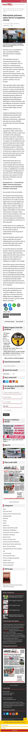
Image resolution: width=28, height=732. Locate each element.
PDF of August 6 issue (14, 610)
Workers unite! (7, 560)
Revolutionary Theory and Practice (12, 544)
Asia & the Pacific (7, 511)
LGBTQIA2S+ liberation (9, 534)
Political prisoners (15, 314)
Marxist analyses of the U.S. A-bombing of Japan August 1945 (16, 615)
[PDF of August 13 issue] (5, 608)
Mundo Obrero (7, 537)
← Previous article (9, 321)
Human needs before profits (10, 527)
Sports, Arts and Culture (9, 546)
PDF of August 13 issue (14, 605)
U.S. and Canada (7, 553)
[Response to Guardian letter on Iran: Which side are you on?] (5, 598)
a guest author (9, 23)
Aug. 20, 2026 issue (14, 502)
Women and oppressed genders (11, 558)
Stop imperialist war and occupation (12, 548)
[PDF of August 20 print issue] (5, 603)
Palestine (6, 314)
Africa (4, 509)
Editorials (5, 518)
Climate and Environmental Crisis (12, 514)
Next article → (20, 321)
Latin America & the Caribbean (11, 532)
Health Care (6, 525)
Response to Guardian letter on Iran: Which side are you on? (16, 596)
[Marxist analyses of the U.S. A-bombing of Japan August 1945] (5, 617)
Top (4, 551)
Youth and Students (8, 565)
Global (4, 523)
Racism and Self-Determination (11, 541)
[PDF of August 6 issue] (5, 612)
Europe (5, 520)
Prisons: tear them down (9, 539)
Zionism (6, 317)
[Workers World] (14, 5)
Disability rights (7, 516)
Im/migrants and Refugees (10, 530)
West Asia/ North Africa (9, 555)
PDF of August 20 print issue (16, 600)
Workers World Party (8, 562)
